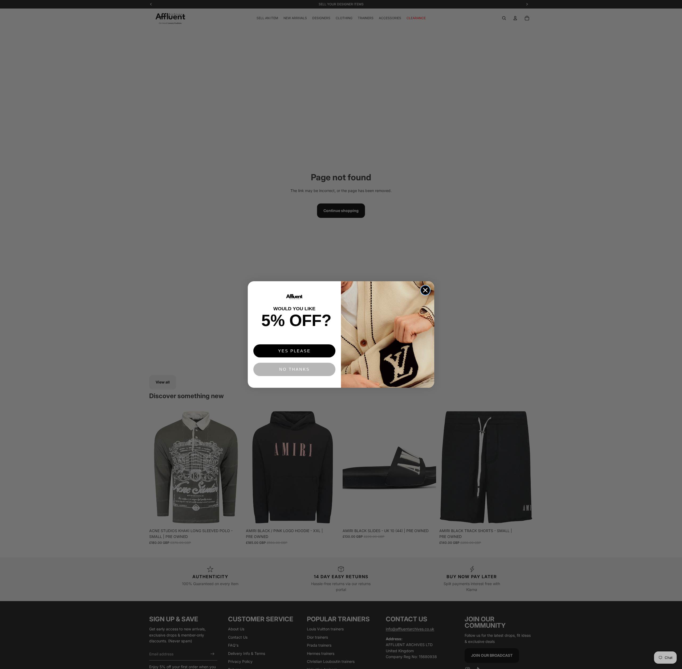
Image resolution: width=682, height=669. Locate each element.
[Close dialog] (425, 290)
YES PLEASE (294, 351)
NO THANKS (294, 369)
